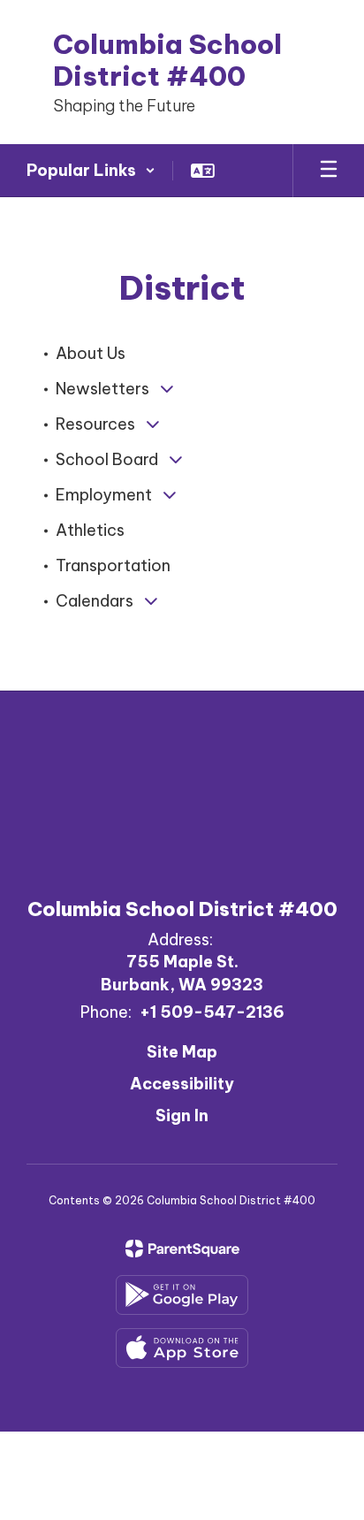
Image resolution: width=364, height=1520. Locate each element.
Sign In (182, 1115)
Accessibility (182, 1083)
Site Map (182, 1052)
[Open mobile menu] (328, 170)
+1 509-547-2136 (212, 1012)
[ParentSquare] (182, 1248)
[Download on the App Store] (182, 1348)
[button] (91, 170)
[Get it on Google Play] (182, 1295)
